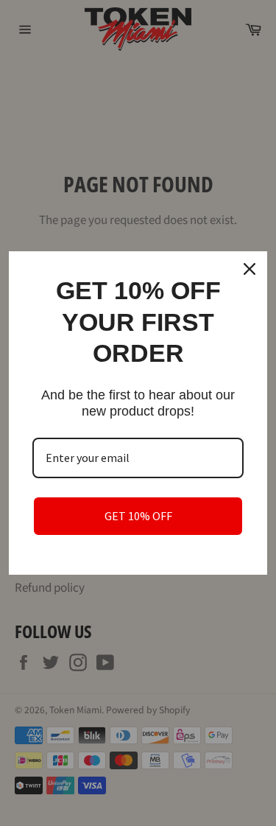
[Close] (249, 269)
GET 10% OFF (138, 515)
